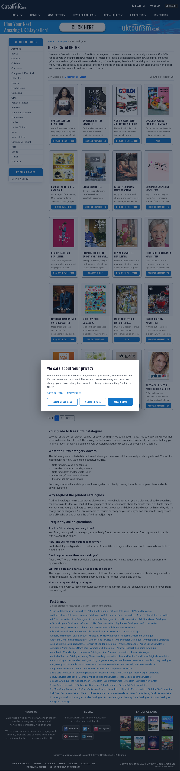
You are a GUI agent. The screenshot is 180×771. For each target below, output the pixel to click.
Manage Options (93, 402)
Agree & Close (120, 402)
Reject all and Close (62, 402)
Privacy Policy (73, 392)
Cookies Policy (55, 392)
